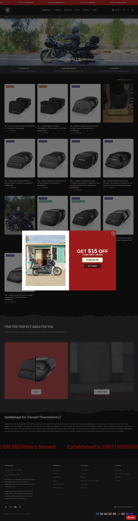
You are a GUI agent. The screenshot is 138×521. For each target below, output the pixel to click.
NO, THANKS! (92, 266)
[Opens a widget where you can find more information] (131, 517)
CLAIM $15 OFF (92, 260)
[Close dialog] (113, 233)
